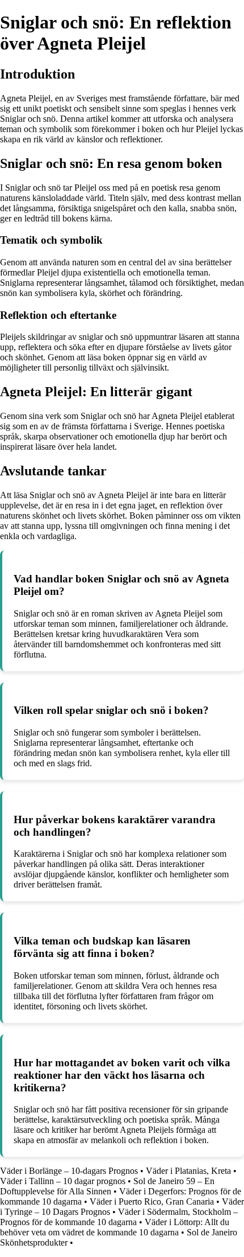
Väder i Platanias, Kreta (188, 1171)
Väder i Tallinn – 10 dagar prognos (62, 1181)
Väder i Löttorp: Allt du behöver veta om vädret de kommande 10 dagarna (114, 1227)
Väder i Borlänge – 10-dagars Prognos (69, 1171)
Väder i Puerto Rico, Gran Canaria (152, 1201)
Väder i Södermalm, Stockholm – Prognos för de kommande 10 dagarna (119, 1217)
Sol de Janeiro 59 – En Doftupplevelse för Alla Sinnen (107, 1186)
